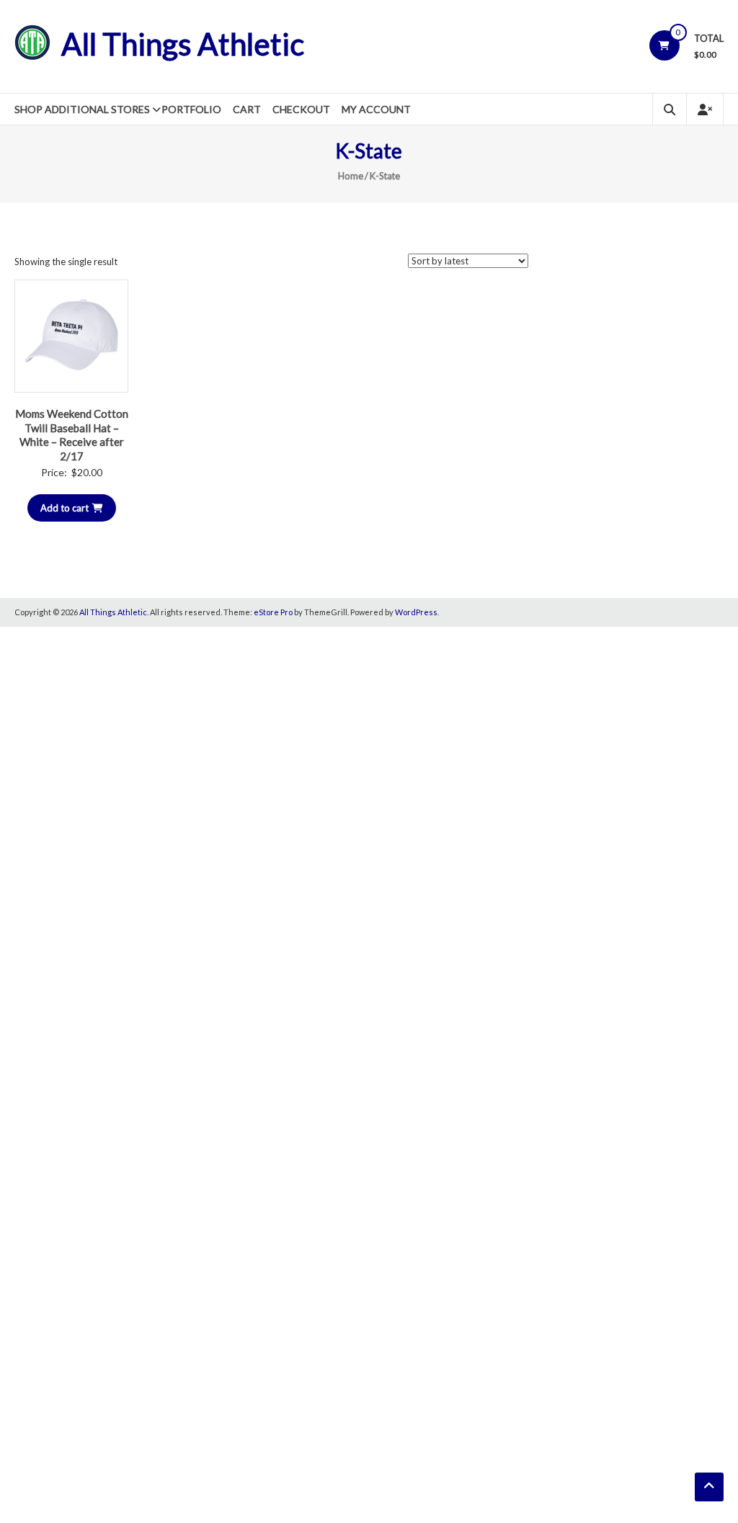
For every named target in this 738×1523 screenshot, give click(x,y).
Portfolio (191, 109)
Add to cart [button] (64, 508)
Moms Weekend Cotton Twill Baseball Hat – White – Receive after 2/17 (71, 435)
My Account (376, 109)
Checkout (301, 109)
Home (350, 176)
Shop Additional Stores (82, 109)
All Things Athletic (182, 44)
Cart (247, 109)
